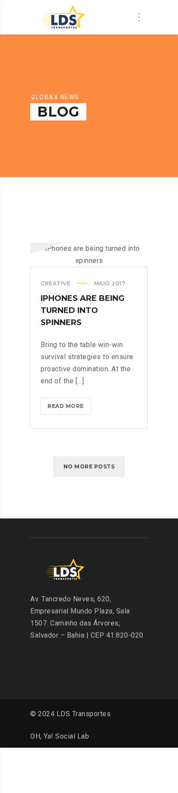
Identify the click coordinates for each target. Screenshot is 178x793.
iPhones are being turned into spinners (82, 310)
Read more (68, 409)
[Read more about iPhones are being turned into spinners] (89, 254)
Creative (55, 283)
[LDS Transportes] (62, 17)
